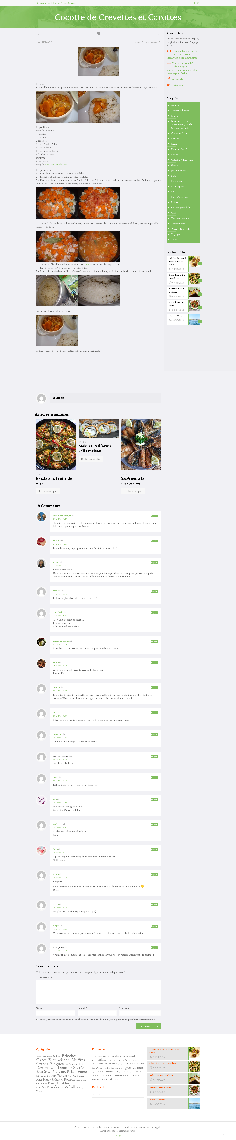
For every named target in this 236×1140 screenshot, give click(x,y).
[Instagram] (198, 3)
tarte (106, 1079)
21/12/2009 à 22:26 (60, 644)
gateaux (121, 1068)
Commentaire (45, 977)
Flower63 (57, 590)
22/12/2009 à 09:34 (60, 666)
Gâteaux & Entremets (182, 160)
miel (105, 1072)
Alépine (56, 925)
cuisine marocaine (107, 1063)
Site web (124, 1008)
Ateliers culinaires (180, 110)
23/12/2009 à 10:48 (60, 738)
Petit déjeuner (178, 186)
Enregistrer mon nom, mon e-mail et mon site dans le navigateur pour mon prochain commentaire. (97, 1019)
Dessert (175, 138)
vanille (111, 1079)
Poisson (175, 202)
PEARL (56, 562)
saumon (108, 1075)
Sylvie (56, 540)
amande (94, 1056)
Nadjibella (58, 612)
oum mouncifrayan (62, 515)
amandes (102, 1056)
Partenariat (177, 181)
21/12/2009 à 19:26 (60, 566)
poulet (138, 1071)
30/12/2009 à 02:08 (60, 929)
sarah (55, 777)
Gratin (174, 165)
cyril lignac (120, 1064)
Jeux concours (178, 170)
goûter (130, 1067)
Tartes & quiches (180, 218)
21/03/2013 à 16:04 (60, 951)
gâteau (140, 1067)
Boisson (175, 116)
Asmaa (58, 398)
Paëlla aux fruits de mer (54, 481)
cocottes (88, 264)
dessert (140, 1064)
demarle (130, 1064)
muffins (110, 1071)
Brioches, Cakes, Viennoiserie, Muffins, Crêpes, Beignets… (182, 125)
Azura (56, 904)
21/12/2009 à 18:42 (60, 544)
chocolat (98, 1059)
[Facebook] (194, 3)
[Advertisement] (56, 373)
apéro (108, 1056)
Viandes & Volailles (181, 229)
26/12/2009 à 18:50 (60, 802)
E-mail (82, 1008)
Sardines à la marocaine (132, 481)
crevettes (131, 1060)
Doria (56, 662)
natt (55, 799)
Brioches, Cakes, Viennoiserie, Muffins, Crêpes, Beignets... (61, 1059)
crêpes (94, 1064)
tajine (101, 1079)
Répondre (154, 516)
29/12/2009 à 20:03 (60, 907)
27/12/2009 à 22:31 (60, 828)
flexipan (107, 1068)
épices (116, 1079)
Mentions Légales (152, 1127)
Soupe (174, 213)
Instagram (178, 85)
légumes (94, 1072)
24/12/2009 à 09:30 (60, 759)
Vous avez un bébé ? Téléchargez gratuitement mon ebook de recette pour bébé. (183, 68)
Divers (174, 144)
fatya (55, 849)
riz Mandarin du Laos (56, 164)
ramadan (97, 1075)
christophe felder (110, 1060)
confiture (125, 1060)
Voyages (175, 234)
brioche (115, 1056)
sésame (95, 1079)
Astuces (175, 105)
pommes (132, 1072)
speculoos (134, 1075)
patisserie (122, 1072)
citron (119, 1060)
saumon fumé (117, 1075)
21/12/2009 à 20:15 (60, 594)
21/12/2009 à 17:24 (60, 519)
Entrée (174, 154)
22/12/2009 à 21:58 (60, 716)
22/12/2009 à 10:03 (60, 691)
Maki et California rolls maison (95, 449)
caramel (132, 1056)
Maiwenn (57, 734)
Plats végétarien (179, 197)
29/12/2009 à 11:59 (60, 878)
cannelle (125, 1056)
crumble (137, 1060)
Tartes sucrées (178, 223)
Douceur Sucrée (179, 149)
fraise (112, 1068)
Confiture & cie (179, 133)
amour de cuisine (61, 640)
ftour (116, 1068)
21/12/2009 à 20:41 (60, 616)
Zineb (56, 874)
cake (121, 1056)
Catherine (58, 824)
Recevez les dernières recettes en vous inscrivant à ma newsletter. (182, 54)
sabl (104, 1075)
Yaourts (175, 239)
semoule (125, 1075)
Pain (173, 175)
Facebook (177, 79)
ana (55, 712)
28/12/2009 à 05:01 (60, 853)
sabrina (56, 687)
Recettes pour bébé (181, 207)
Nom (39, 1008)
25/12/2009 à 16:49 (60, 781)
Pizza (174, 191)
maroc (100, 1071)
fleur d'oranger (98, 1068)
